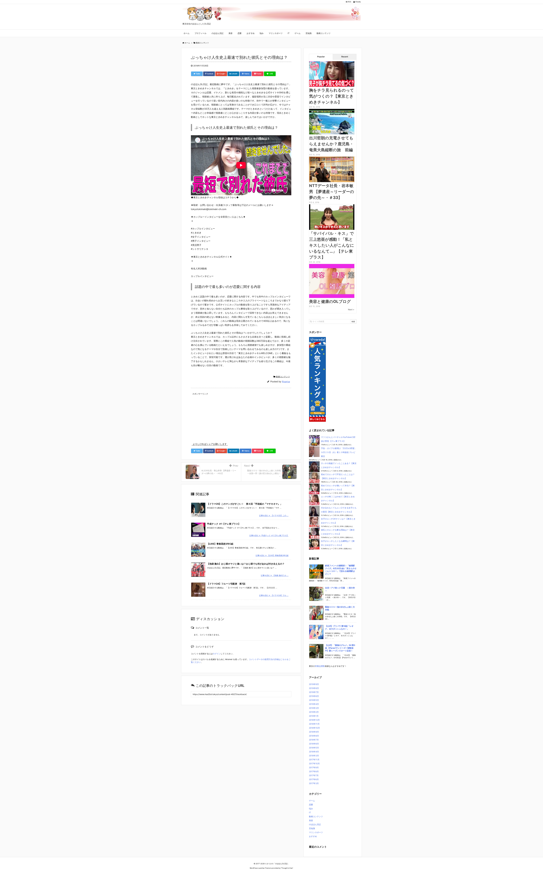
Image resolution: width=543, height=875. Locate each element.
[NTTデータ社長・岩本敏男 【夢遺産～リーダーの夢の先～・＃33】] (331, 169)
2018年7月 (314, 739)
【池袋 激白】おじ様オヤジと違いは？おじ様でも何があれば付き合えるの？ (246, 563)
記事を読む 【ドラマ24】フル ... (273, 595)
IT (288, 33)
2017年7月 (314, 775)
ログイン (217, 653)
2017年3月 (314, 783)
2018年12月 (314, 720)
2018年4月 (314, 751)
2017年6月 (314, 779)
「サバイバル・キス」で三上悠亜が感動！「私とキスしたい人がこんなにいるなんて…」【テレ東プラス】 (331, 245)
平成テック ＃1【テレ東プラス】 (223, 523)
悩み (262, 33)
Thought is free (286, 868)
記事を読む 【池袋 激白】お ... (274, 575)
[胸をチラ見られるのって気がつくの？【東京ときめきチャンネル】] (331, 73)
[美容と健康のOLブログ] (331, 280)
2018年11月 (314, 724)
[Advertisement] (241, 416)
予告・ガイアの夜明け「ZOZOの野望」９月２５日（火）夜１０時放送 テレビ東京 (338, 452)
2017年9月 (314, 767)
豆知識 (309, 33)
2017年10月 (314, 763)
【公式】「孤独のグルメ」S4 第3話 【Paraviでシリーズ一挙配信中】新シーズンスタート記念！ (340, 648)
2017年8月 (314, 771)
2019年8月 (314, 688)
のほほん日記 (217, 33)
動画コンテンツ (323, 33)
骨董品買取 (320, 666)
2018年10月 (314, 728)
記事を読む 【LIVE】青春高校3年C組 (272, 555)
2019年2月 (314, 712)
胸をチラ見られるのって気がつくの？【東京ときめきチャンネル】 (331, 96)
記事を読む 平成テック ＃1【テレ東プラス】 (268, 535)
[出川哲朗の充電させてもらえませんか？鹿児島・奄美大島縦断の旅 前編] (331, 121)
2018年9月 (314, 732)
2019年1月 (314, 716)
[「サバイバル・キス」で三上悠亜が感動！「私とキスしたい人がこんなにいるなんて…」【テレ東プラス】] (331, 217)
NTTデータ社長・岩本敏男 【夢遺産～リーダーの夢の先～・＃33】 (331, 191)
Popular (321, 56)
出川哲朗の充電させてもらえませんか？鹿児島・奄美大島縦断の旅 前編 (331, 144)
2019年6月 (314, 696)
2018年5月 (314, 747)
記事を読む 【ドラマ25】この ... (273, 515)
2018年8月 (314, 736)
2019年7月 (314, 692)
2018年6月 (314, 743)
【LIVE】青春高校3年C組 (220, 543)
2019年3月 (314, 708)
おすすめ (251, 33)
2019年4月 (314, 704)
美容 (230, 33)
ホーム (186, 33)
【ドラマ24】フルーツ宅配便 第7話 (226, 583)
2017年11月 (314, 759)
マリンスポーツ (276, 33)
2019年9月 (314, 684)
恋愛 (240, 33)
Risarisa (286, 381)
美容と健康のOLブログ (330, 301)
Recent (344, 56)
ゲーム (297, 33)
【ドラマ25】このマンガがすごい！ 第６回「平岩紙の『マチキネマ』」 (244, 503)
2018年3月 (314, 755)
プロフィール (200, 33)
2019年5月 (314, 700)
